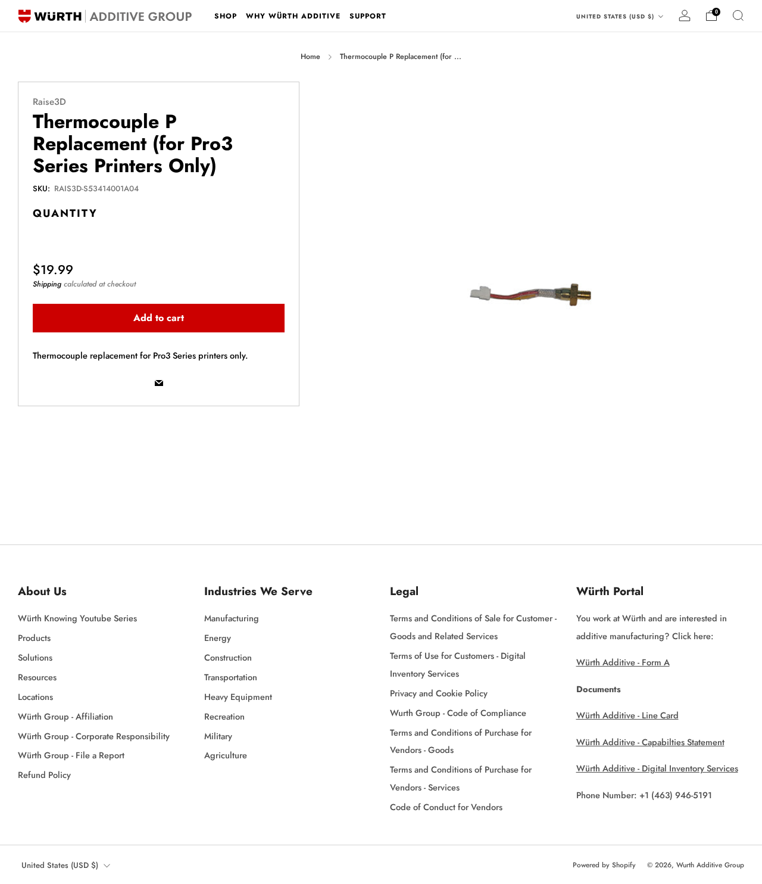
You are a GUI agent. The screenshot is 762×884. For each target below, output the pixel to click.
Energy (217, 637)
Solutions (35, 657)
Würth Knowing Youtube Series (77, 618)
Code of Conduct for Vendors (446, 807)
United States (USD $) (616, 17)
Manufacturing (231, 618)
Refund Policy (44, 774)
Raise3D (49, 101)
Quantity (65, 213)
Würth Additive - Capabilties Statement (650, 742)
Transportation (230, 677)
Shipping (47, 284)
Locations (35, 696)
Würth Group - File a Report (71, 755)
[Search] (738, 15)
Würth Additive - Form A (623, 662)
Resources (37, 677)
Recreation (224, 716)
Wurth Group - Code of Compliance (458, 712)
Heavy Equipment (238, 696)
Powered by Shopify (604, 865)
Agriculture (225, 755)
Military (218, 736)
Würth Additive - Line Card (627, 715)
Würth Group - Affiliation (65, 716)
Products (34, 637)
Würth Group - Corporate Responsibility (94, 736)
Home (310, 56)
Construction (228, 657)
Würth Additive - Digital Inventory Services (657, 768)
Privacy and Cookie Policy (439, 693)
